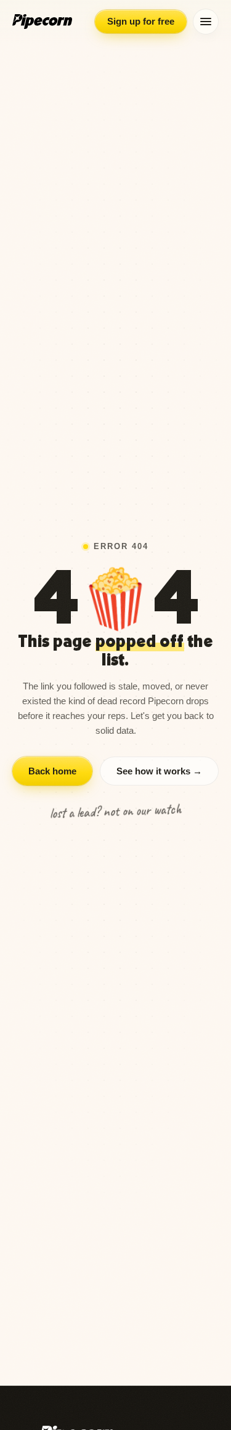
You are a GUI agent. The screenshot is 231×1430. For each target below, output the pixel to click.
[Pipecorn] (42, 21)
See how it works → (159, 771)
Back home (52, 771)
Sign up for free (140, 21)
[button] (206, 21)
